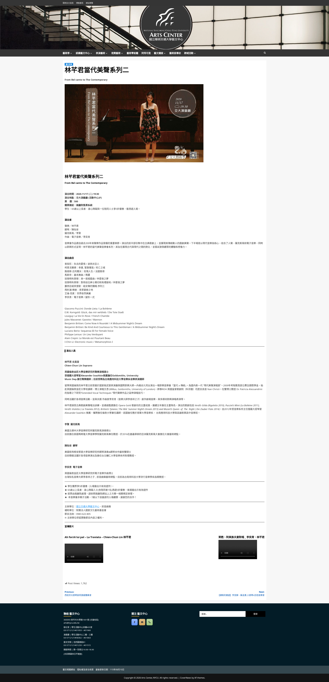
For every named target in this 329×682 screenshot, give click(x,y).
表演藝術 (100, 53)
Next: (241, 594)
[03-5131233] (150, 622)
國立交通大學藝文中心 (87, 506)
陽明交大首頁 (68, 3)
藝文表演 (69, 64)
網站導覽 (89, 3)
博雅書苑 (79, 3)
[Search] (264, 53)
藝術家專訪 (175, 53)
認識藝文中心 (83, 53)
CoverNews (185, 677)
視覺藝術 (116, 53)
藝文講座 (158, 53)
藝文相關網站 (69, 669)
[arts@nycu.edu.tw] (142, 622)
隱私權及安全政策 (85, 669)
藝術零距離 (132, 53)
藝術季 (66, 53)
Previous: (78, 594)
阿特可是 (146, 53)
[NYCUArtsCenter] (134, 622)
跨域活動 (188, 53)
